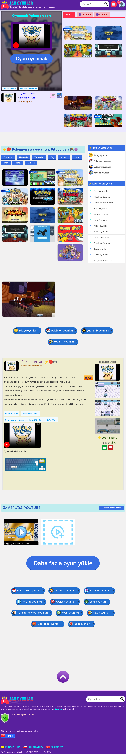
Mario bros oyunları (28, 590)
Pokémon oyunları (102, 161)
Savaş (77, 157)
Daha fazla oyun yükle (63, 563)
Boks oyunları (82, 623)
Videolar (102, 14)
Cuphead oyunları (65, 590)
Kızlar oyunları (101, 225)
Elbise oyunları (101, 254)
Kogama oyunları (102, 172)
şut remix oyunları (102, 167)
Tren (6, 162)
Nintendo (23, 157)
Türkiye (9, 735)
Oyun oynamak (31, 59)
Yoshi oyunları (70, 612)
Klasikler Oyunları (102, 197)
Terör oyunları (100, 249)
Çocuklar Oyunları (102, 243)
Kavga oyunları (101, 231)
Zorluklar (8, 157)
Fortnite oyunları (32, 601)
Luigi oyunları (98, 601)
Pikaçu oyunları (101, 155)
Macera (31, 162)
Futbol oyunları (101, 208)
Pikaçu (18, 162)
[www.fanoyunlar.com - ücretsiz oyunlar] (17, 700)
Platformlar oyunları (103, 202)
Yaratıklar (39, 157)
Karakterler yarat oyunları (32, 612)
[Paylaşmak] (59, 95)
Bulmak (64, 157)
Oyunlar (69, 14)
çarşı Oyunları (100, 220)
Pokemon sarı (57, 747)
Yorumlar (85, 14)
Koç (52, 157)
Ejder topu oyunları (48, 623)
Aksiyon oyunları (101, 214)
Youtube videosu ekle (111, 507)
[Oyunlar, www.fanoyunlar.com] (17, 5)
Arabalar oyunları (102, 237)
